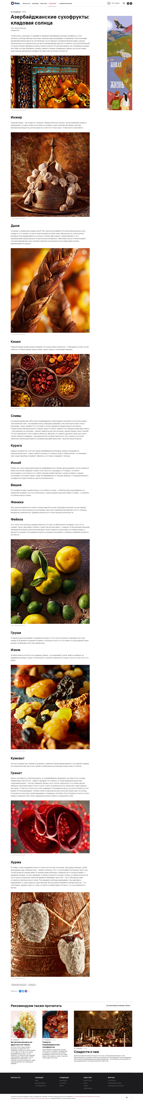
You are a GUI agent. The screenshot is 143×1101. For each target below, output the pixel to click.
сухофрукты (32, 985)
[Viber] (26, 991)
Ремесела (63, 1080)
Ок (127, 1097)
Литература (88, 1088)
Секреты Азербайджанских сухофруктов (51, 1044)
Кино (85, 1083)
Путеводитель (40, 1086)
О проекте (112, 1080)
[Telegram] (23, 991)
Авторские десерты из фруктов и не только (21, 1043)
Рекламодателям (114, 1083)
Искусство (88, 1080)
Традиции (52, 3)
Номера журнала (65, 3)
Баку (36, 1080)
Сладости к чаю (86, 1052)
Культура (43, 3)
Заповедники (40, 1083)
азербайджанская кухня (19, 985)
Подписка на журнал (116, 1086)
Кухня (24, 12)
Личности (26, 3)
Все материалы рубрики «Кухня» (118, 1005)
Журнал (111, 1078)
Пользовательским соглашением (83, 1096)
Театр (86, 1086)
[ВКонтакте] (20, 991)
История (62, 1083)
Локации (35, 3)
